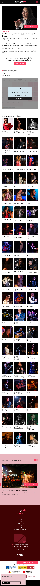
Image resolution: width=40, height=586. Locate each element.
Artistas (20, 525)
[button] (37, 460)
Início (20, 519)
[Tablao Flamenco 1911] (20, 2)
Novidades (20, 527)
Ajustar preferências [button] (15, 582)
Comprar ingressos (19, 63)
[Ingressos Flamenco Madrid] (37, 2)
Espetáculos (20, 523)
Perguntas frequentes (20, 529)
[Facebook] (18, 513)
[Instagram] (22, 513)
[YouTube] (20, 513)
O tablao (20, 521)
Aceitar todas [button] (5, 582)
